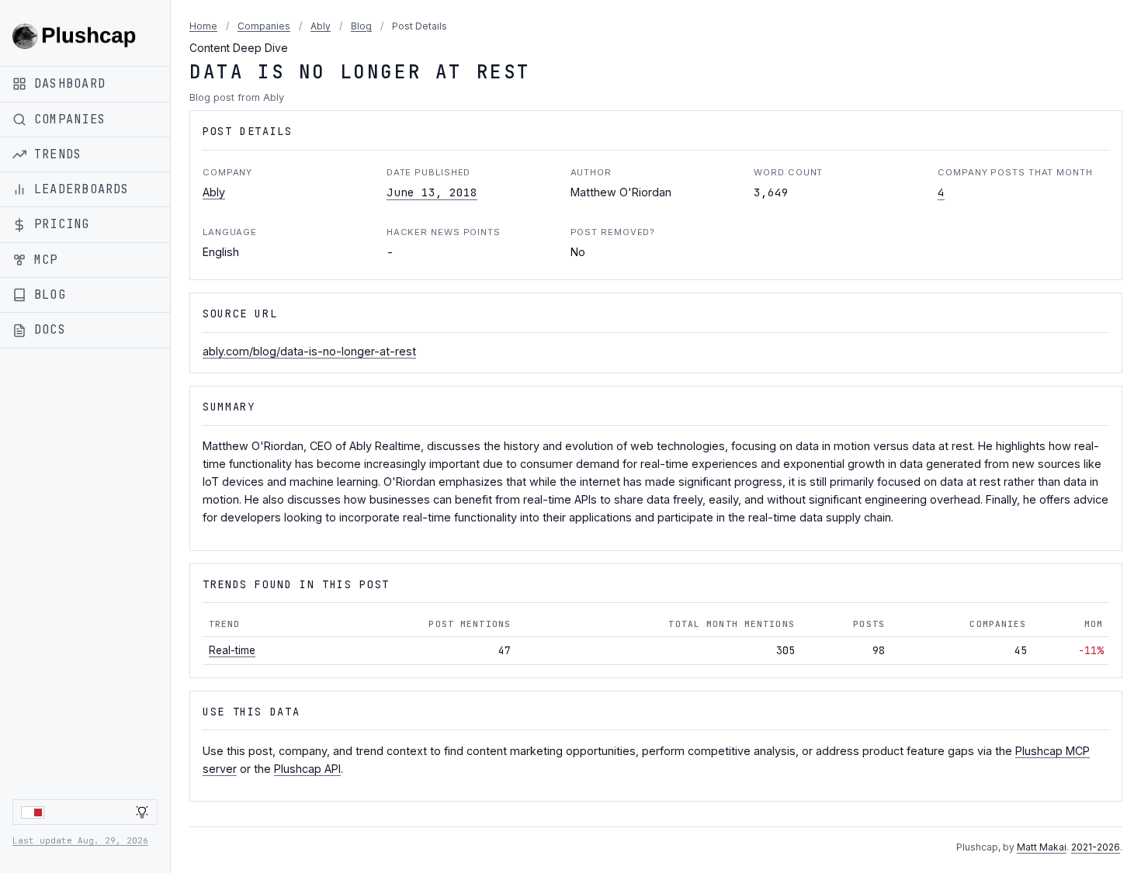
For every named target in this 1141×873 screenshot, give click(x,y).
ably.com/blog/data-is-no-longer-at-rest (309, 351)
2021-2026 (1095, 847)
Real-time (232, 650)
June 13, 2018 (432, 192)
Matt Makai (1041, 847)
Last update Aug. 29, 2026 (80, 840)
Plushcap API (307, 768)
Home (203, 26)
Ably (320, 26)
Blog (361, 26)
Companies (264, 26)
